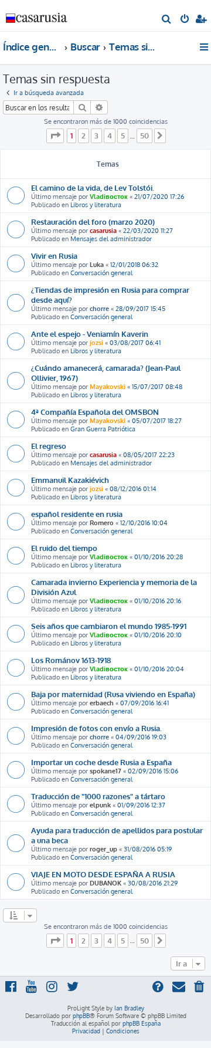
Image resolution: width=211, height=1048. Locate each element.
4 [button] (109, 135)
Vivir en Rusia (54, 256)
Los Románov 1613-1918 (71, 660)
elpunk (100, 805)
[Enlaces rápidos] (205, 47)
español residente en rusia (76, 514)
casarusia (103, 230)
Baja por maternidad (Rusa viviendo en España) (113, 694)
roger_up (103, 849)
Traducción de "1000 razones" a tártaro (98, 796)
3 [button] (96, 135)
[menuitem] (167, 20)
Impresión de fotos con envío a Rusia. (96, 728)
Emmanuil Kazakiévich (70, 480)
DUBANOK (105, 883)
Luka (97, 265)
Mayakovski (107, 387)
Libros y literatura (95, 205)
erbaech (102, 703)
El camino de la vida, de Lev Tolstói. (92, 187)
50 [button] (144, 135)
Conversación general (101, 273)
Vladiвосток (109, 196)
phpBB (81, 1015)
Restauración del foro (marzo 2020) (93, 221)
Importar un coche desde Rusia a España (101, 762)
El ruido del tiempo (64, 548)
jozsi (96, 343)
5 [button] (123, 135)
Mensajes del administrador (111, 239)
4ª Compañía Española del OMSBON (95, 412)
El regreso (48, 446)
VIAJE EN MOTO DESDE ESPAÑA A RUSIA (103, 874)
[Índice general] (37, 15)
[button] (55, 136)
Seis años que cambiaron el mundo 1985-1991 (108, 626)
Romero (102, 523)
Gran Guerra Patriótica (102, 429)
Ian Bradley (129, 1008)
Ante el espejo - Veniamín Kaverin (89, 334)
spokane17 (105, 771)
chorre (99, 309)
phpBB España (141, 1023)
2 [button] (83, 135)
